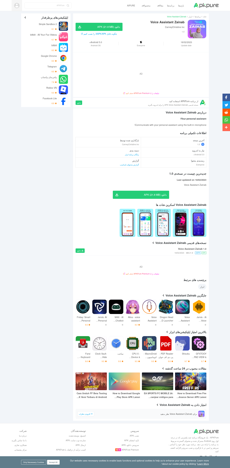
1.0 (198, 144)
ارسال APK (81, 444)
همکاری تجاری (20, 444)
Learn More (203, 463)
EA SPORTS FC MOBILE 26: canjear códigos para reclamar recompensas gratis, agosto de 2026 (158, 395)
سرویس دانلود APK (130, 444)
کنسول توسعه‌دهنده (77, 435)
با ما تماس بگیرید (19, 440)
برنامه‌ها (198, 16)
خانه (204, 16)
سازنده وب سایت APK (76, 440)
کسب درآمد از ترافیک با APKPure (71, 449)
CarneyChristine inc (174, 27)
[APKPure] (206, 5)
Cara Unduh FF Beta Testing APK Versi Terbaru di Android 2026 (91, 395)
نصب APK (134, 435)
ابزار (190, 16)
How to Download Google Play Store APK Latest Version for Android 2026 (126, 395)
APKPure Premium (130, 449)
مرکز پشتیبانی (20, 449)
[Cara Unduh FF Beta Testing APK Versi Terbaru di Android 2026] (91, 381)
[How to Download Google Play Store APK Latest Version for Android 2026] (124, 381)
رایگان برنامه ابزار (132, 154)
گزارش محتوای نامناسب (129, 164)
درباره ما (23, 435)
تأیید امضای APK (131, 440)
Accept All (53, 462)
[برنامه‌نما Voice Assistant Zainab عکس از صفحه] (181, 223)
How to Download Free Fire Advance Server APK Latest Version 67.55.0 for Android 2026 (191, 395)
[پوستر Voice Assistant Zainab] (198, 223)
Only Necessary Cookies (33, 462)
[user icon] (17, 5)
